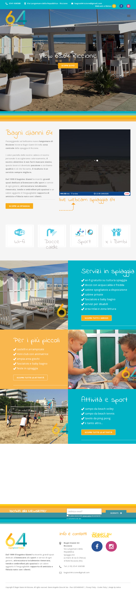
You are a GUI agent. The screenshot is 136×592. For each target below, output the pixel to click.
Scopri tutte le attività (30, 377)
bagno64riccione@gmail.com (88, 3)
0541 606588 (14, 3)
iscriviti (114, 513)
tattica (118, 587)
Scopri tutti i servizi (96, 318)
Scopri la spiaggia (19, 206)
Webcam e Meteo (103, 6)
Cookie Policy (102, 587)
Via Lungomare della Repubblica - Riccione (47, 3)
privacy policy (87, 516)
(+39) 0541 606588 (76, 566)
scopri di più (68, 65)
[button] (4, 60)
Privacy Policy (91, 587)
